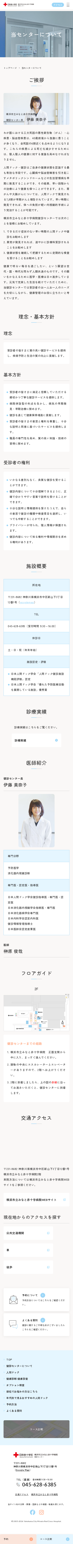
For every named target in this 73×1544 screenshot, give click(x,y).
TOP (9, 1359)
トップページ (10, 67)
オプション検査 (15, 1385)
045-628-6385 (39, 1484)
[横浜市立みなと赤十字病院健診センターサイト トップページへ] (36, 1455)
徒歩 (9, 1267)
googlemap (27, 602)
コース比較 (46, 1539)
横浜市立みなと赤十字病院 (44, 1494)
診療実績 (20, 740)
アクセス (58, 4)
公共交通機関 (15, 1233)
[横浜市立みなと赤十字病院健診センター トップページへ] (19, 4)
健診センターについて (19, 1366)
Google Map (23, 1470)
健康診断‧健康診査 (17, 1378)
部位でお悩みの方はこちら (22, 1391)
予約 (6, 1539)
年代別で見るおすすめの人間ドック (27, 1398)
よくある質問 (30, 1320)
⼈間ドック (12, 1372)
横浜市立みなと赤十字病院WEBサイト (31, 1200)
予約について (30, 1295)
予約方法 (11, 1404)
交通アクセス (22, 1494)
